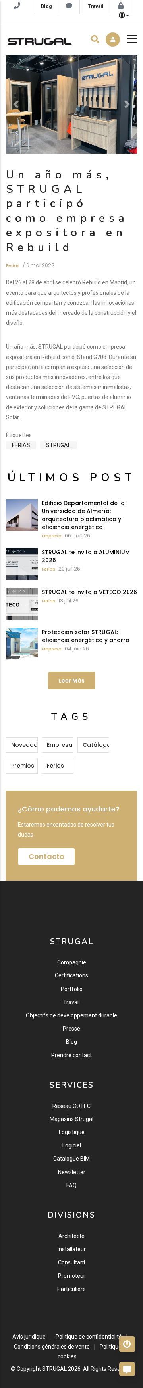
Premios (22, 766)
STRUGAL (54, 1369)
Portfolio (72, 989)
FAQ (71, 1185)
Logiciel (71, 1145)
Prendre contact (71, 1055)
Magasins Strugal (71, 1119)
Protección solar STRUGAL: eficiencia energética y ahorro (85, 636)
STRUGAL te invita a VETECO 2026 (89, 592)
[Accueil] (39, 39)
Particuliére (71, 1289)
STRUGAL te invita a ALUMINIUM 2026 (86, 556)
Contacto (46, 856)
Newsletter (71, 1172)
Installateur (72, 1249)
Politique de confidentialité (89, 1336)
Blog (71, 1042)
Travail (71, 1002)
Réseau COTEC (71, 1106)
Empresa (52, 536)
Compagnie (71, 962)
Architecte (71, 1236)
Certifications (71, 975)
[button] (16, 104)
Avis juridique (29, 1336)
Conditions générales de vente (52, 1346)
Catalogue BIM (71, 1158)
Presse (71, 1028)
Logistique (72, 1132)
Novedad (24, 745)
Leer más (72, 681)
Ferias (12, 265)
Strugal (58, 445)
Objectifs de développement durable (71, 1015)
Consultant (71, 1262)
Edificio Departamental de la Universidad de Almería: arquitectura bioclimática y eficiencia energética (83, 515)
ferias (21, 445)
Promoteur (71, 1276)
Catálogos (96, 745)
